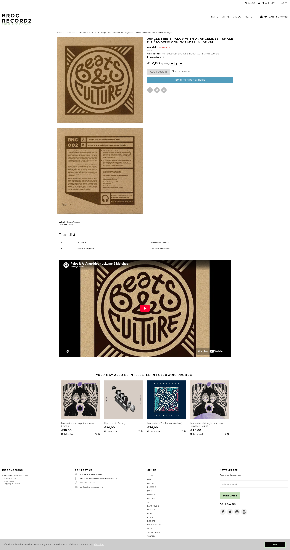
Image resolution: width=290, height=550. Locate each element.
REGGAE (151, 521)
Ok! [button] (275, 544)
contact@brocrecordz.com (91, 487)
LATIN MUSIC (153, 506)
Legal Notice (8, 481)
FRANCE (151, 494)
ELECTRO (151, 487)
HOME (214, 16)
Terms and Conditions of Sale (15, 475)
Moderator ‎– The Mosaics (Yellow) (164, 423)
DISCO (150, 479)
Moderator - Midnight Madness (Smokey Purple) (206, 424)
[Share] (150, 90)
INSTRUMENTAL (192, 54)
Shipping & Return (11, 483)
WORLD (151, 536)
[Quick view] (99, 434)
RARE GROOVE (154, 525)
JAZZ (149, 502)
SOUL (149, 528)
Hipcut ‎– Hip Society (115, 423)
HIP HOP (151, 498)
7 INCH (163, 54)
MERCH (250, 16)
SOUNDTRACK (154, 532)
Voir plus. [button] (99, 544)
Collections (70, 32)
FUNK (149, 491)
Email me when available (190, 79)
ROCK (150, 517)
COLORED (172, 54)
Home (59, 32)
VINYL (226, 16)
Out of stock (68, 434)
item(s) (276, 16)
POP (149, 513)
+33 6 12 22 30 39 (87, 483)
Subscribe (230, 495)
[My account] (259, 3)
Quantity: (165, 64)
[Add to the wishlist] (96, 434)
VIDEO (237, 16)
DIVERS (181, 54)
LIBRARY (151, 510)
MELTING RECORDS (88, 32)
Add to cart (158, 71)
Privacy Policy (9, 478)
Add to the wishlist (182, 71)
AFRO (150, 476)
